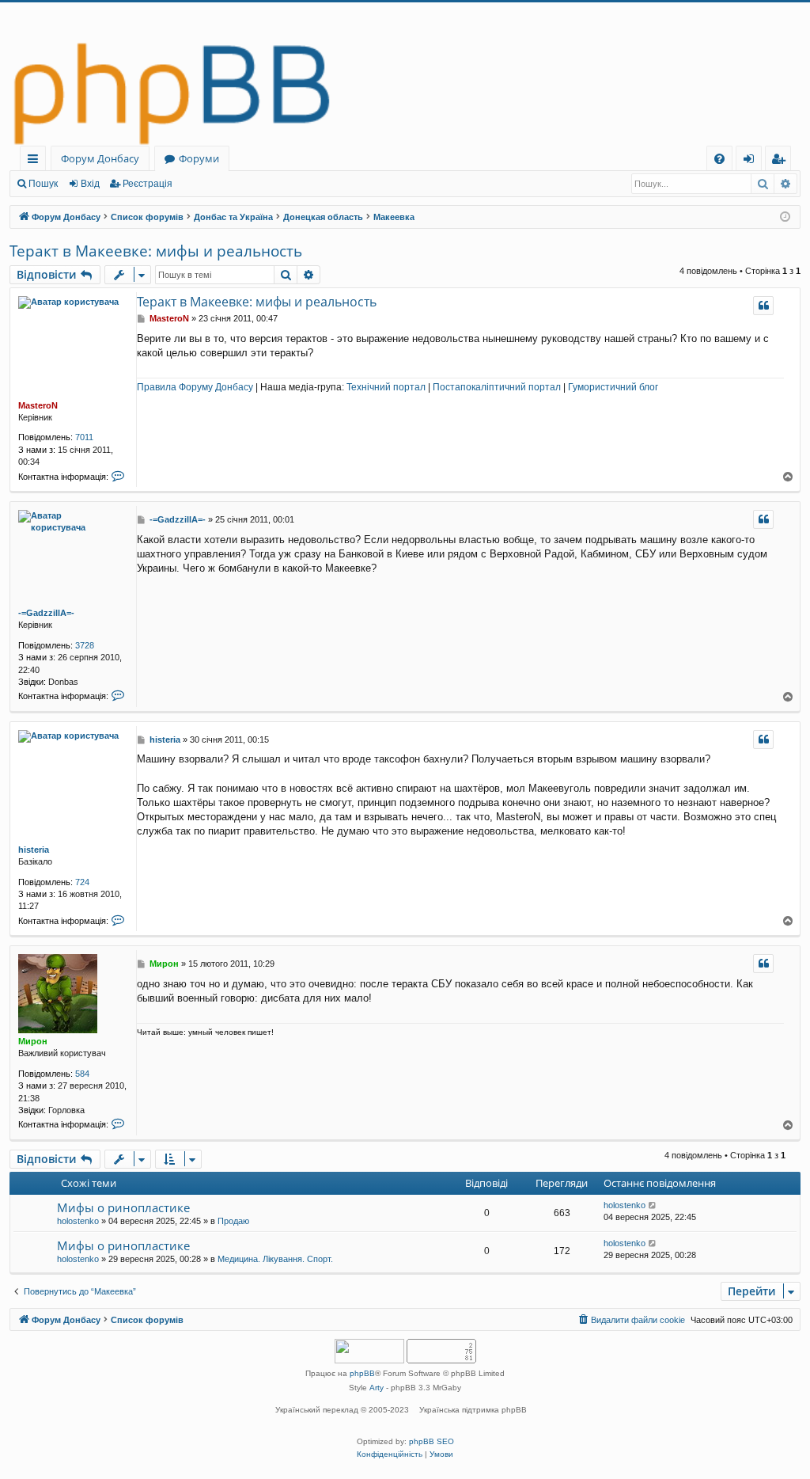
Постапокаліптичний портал (497, 387)
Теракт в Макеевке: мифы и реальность (155, 251)
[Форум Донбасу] (405, 74)
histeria (33, 849)
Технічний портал (386, 387)
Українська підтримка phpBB (473, 1409)
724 (82, 882)
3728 (84, 645)
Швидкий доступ (36, 161)
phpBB (362, 1373)
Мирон (32, 1041)
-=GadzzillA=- (46, 613)
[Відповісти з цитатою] (763, 305)
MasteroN (38, 405)
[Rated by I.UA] (369, 1353)
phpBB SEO (431, 1441)
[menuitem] (719, 158)
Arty (376, 1387)
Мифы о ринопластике (123, 1207)
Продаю (233, 1221)
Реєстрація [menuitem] (781, 161)
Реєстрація (147, 183)
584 (82, 1073)
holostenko (78, 1221)
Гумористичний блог (613, 387)
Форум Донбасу (100, 158)
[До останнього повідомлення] (653, 1205)
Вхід (90, 183)
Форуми (199, 158)
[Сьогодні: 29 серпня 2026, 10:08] (785, 217)
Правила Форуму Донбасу (195, 387)
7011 (84, 437)
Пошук (43, 183)
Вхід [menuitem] (754, 161)
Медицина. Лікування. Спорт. (275, 1259)
